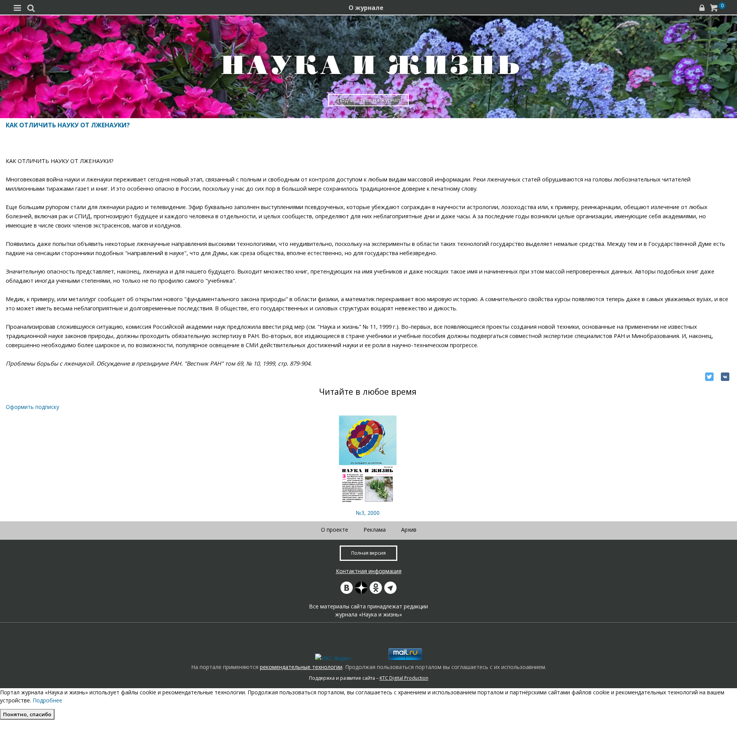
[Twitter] (709, 376)
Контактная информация (369, 571)
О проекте (334, 529)
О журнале (366, 7)
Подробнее (47, 700)
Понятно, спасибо (27, 714)
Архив (408, 529)
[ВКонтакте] (725, 376)
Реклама (375, 529)
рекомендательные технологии (301, 667)
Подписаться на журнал (368, 100)
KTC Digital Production (404, 678)
